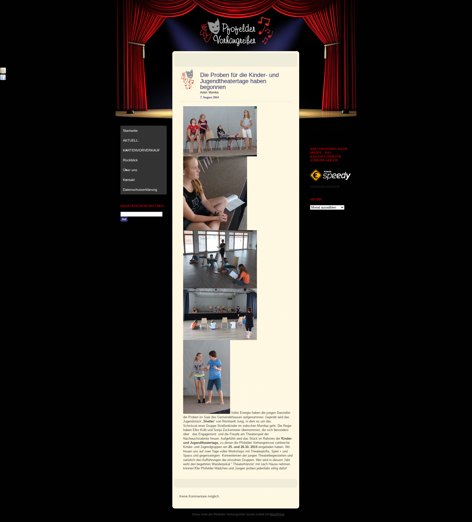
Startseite (130, 131)
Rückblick (130, 160)
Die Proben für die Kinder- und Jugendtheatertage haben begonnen (239, 81)
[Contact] (3, 71)
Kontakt (129, 180)
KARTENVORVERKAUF (141, 150)
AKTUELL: (131, 140)
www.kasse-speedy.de (325, 186)
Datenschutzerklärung (140, 190)
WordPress (277, 514)
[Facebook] (3, 77)
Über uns (130, 170)
